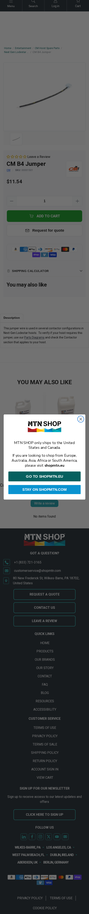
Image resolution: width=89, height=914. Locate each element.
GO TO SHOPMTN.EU (44, 476)
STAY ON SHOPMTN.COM (44, 489)
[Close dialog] (81, 419)
